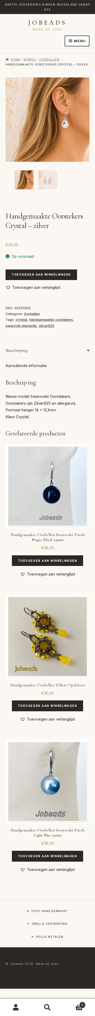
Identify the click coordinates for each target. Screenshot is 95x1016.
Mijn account (16, 1007)
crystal (21, 319)
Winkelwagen (73, 1003)
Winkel (29, 59)
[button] (33, 287)
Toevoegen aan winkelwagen (41, 274)
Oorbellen (49, 59)
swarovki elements (21, 326)
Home (15, 59)
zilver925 (46, 326)
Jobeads (47, 23)
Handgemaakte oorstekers (51, 319)
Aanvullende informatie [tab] (26, 365)
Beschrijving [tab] (16, 350)
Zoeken (47, 1007)
